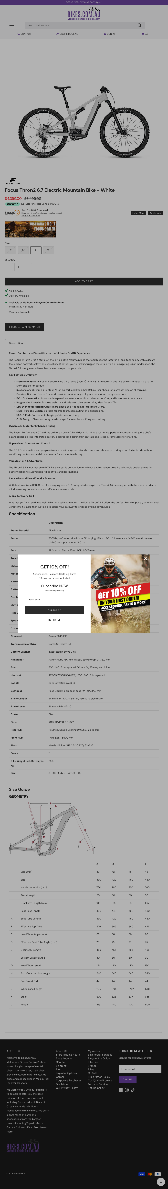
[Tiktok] (59, 620)
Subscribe (54, 610)
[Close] (145, 558)
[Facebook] (50, 620)
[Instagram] (54, 620)
